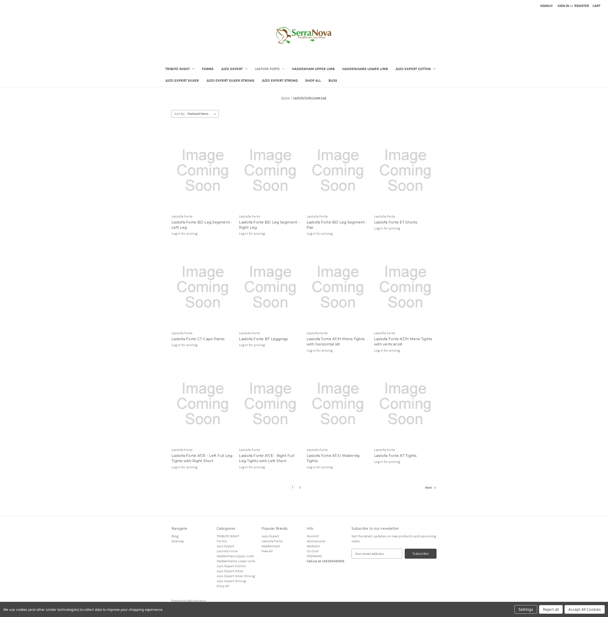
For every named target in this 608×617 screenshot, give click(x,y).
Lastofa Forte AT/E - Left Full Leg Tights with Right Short (202, 458)
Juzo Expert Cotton (413, 69)
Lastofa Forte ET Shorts (395, 222)
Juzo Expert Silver (182, 80)
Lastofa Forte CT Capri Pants (197, 339)
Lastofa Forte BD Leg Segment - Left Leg (201, 225)
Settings (525, 609)
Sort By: (179, 114)
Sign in (563, 6)
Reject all (551, 609)
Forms (208, 69)
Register (581, 6)
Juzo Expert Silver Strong (230, 80)
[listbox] (202, 113)
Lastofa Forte (267, 69)
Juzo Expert (232, 69)
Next (429, 488)
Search (546, 6)
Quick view (202, 170)
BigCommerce (196, 600)
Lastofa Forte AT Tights (395, 455)
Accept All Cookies (584, 609)
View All (267, 551)
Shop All (313, 80)
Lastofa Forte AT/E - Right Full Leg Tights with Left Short (266, 458)
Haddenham (270, 546)
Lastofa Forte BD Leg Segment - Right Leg (269, 225)
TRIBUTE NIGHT (177, 69)
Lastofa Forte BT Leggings (263, 339)
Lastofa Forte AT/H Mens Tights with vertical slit (403, 342)
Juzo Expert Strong (280, 80)
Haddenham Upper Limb (313, 69)
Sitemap (177, 541)
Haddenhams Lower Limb (365, 69)
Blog (332, 80)
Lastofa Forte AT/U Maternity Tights (333, 458)
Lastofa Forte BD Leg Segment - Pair (337, 225)
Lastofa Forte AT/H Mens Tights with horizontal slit (336, 342)
